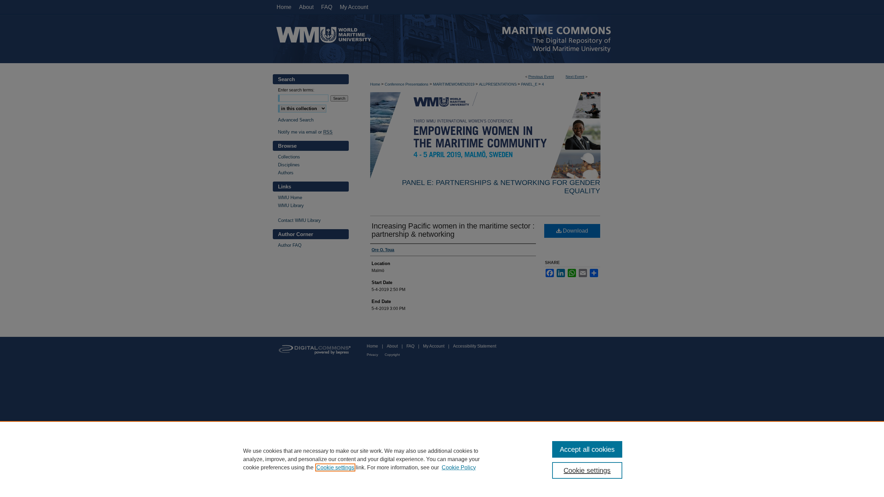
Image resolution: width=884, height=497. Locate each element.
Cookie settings (335, 467)
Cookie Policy (459, 467)
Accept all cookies (587, 449)
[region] (442, 459)
